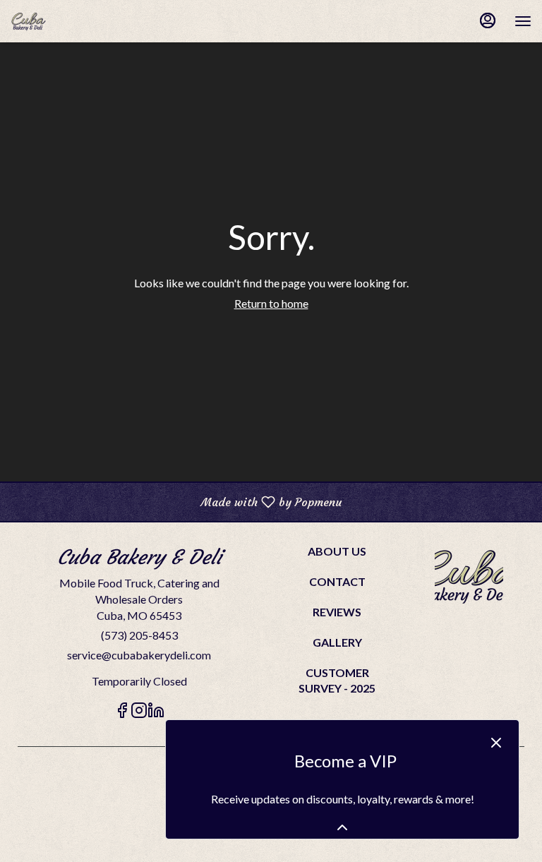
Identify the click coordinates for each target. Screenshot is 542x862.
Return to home (271, 303)
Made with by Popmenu (176, 501)
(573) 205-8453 (139, 635)
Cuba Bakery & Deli (469, 575)
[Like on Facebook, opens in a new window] (122, 712)
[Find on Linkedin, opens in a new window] (155, 712)
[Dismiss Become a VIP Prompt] (496, 743)
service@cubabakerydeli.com (139, 655)
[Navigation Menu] (522, 21)
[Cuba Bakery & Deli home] (74, 21)
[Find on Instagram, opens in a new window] (139, 712)
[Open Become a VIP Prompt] (342, 827)
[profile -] (487, 20)
